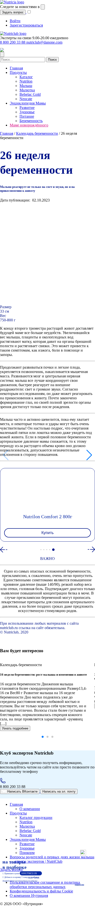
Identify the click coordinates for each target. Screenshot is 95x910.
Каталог (26, 77)
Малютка (27, 90)
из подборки (33, 877)
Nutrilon (25, 81)
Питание (26, 116)
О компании (29, 809)
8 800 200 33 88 (13, 42)
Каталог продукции (35, 817)
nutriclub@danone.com (44, 42)
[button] (40, 549)
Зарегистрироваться (26, 25)
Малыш (25, 86)
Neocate (25, 99)
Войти (15, 21)
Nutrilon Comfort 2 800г (47, 516)
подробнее (79, 884)
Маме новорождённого (29, 125)
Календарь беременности (37, 133)
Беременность (31, 121)
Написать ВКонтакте (22, 791)
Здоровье (27, 112)
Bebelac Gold (30, 94)
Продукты (18, 72)
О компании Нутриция (29, 895)
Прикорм (27, 853)
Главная (16, 68)
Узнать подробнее (15, 728)
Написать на (59, 791)
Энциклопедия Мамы (28, 103)
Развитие (27, 107)
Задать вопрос (13, 12)
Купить (47, 533)
